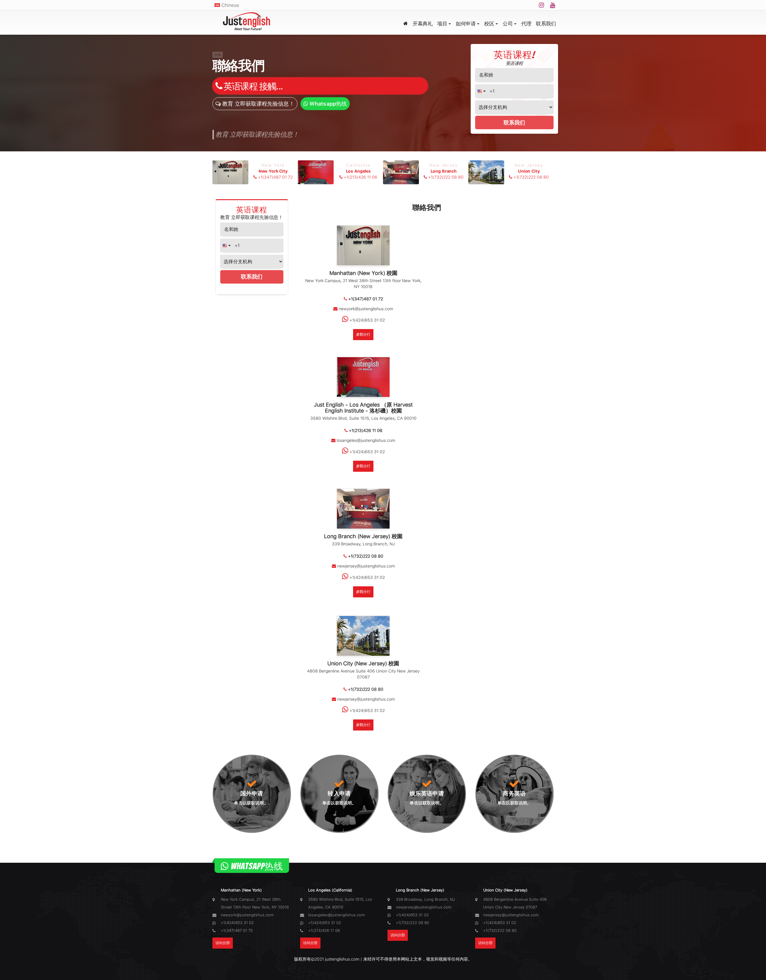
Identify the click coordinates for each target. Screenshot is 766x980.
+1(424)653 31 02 (366, 320)
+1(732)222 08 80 (445, 171)
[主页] (405, 22)
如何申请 (465, 24)
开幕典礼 (422, 24)
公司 (508, 24)
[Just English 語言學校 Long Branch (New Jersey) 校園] (363, 509)
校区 (489, 24)
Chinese (230, 5)
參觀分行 (363, 334)
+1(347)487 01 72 (275, 171)
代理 (526, 24)
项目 (442, 24)
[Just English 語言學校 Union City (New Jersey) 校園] (363, 636)
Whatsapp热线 (327, 104)
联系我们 (546, 24)
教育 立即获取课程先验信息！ (257, 104)
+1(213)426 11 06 (360, 171)
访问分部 (222, 943)
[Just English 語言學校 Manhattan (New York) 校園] (363, 246)
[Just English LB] (248, 22)
